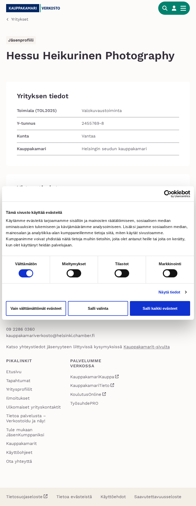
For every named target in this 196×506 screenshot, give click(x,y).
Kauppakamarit (21, 443)
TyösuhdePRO (84, 403)
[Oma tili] (174, 8)
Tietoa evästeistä (74, 496)
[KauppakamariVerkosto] (44, 8)
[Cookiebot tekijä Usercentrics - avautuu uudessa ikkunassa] (167, 194)
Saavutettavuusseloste (157, 496)
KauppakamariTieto (92, 386)
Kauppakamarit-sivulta (147, 346)
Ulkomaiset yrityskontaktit (33, 407)
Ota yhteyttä (19, 461)
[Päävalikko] (183, 8)
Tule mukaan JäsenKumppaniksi (25, 432)
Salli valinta (98, 308)
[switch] (74, 273)
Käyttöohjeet (19, 452)
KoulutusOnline (88, 395)
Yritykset (19, 19)
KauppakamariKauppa (94, 377)
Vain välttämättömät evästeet (36, 308)
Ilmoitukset (18, 398)
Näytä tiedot (169, 292)
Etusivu (13, 371)
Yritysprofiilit (19, 389)
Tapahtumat (18, 380)
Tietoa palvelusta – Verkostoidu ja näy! (26, 418)
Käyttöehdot (113, 496)
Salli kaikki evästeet (160, 308)
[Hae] (164, 8)
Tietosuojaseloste (24, 496)
